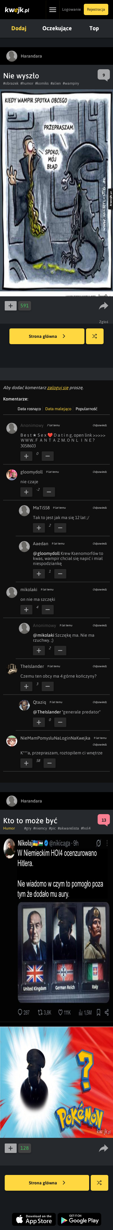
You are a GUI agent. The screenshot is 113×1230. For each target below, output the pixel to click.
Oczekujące (57, 28)
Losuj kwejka (95, 336)
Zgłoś (104, 322)
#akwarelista (68, 828)
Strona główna (43, 336)
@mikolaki (43, 635)
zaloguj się (57, 387)
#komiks (42, 83)
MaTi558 (41, 507)
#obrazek (11, 83)
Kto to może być (30, 820)
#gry (27, 828)
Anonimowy (32, 425)
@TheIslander (47, 711)
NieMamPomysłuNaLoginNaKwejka (55, 738)
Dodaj (18, 28)
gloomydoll (31, 471)
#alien (56, 83)
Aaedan (40, 543)
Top (94, 28)
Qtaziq (39, 702)
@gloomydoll (46, 553)
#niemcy (40, 828)
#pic (52, 828)
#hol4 (85, 828)
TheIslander (32, 666)
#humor (26, 83)
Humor (9, 828)
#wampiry (71, 83)
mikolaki (28, 589)
